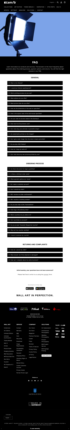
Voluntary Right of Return (21, 359)
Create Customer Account (21, 366)
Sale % (6, 343)
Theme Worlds (8, 340)
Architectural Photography (45, 331)
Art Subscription (46, 328)
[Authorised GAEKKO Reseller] (24, 309)
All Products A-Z (8, 364)
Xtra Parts (7, 359)
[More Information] (35, 404)
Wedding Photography (45, 336)
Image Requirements (20, 345)
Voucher (6, 362)
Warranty (19, 330)
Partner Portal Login (22, 372)
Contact (18, 328)
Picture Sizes (7, 348)
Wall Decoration (8, 354)
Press (30, 341)
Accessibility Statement (20, 349)
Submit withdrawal (46, 355)
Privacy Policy (33, 349)
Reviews (31, 344)
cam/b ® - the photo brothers (16, 423)
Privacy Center (20, 370)
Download (19, 341)
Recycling (19, 338)
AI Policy (31, 354)
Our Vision (32, 328)
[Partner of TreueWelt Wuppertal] (57, 309)
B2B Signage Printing (45, 349)
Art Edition (7, 330)
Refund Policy (20, 363)
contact (46, 274)
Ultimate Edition (8, 333)
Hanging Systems (9, 351)
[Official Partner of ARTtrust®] (35, 309)
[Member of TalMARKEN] (13, 309)
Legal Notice (32, 357)
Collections (7, 328)
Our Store (31, 330)
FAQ (17, 333)
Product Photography (45, 340)
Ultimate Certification (7, 337)
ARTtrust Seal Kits (9, 356)
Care (17, 336)
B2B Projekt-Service (45, 345)
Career (31, 338)
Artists (6, 346)
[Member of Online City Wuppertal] (46, 309)
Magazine (31, 333)
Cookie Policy (33, 352)
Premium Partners (34, 336)
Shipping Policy (20, 355)
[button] (29, 7)
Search (6, 367)
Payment (18, 353)
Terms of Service (33, 346)
